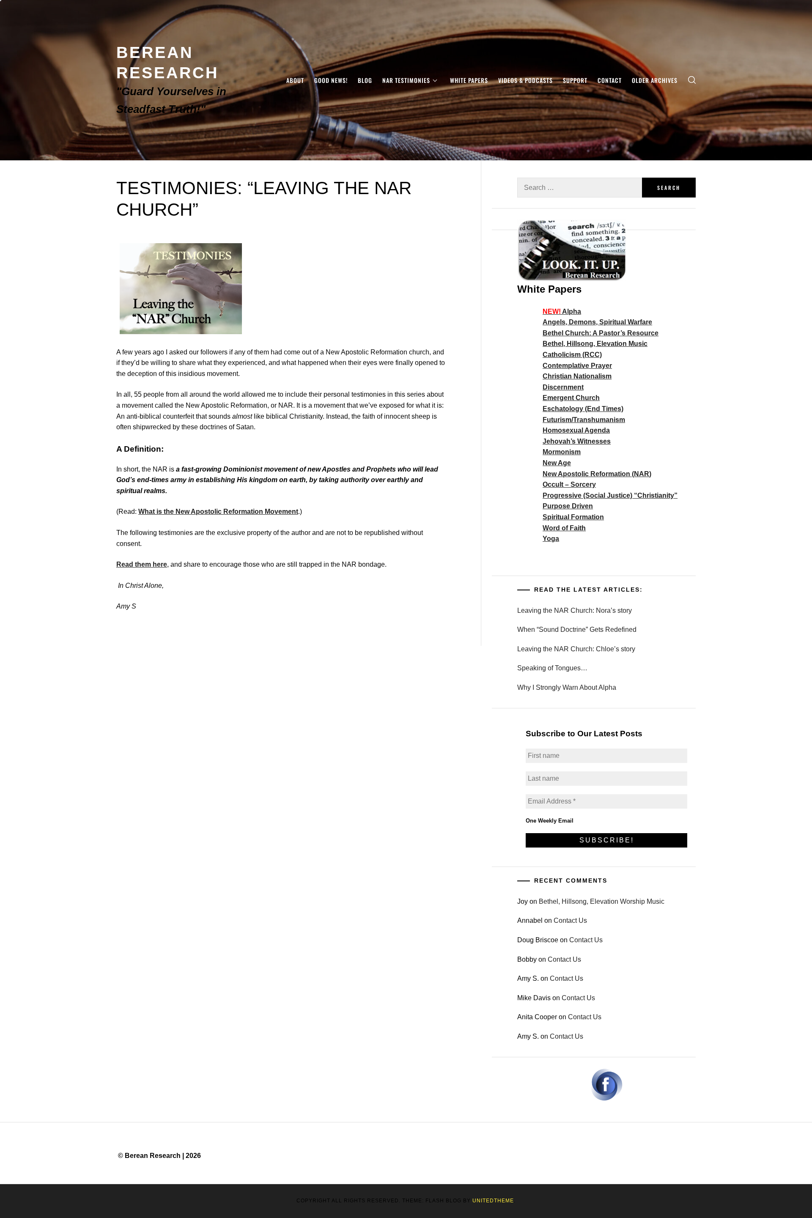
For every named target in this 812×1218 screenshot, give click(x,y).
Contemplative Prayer (577, 365)
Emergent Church (571, 397)
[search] (692, 80)
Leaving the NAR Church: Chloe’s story (576, 649)
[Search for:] (579, 188)
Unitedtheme (493, 1201)
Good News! (331, 80)
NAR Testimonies (406, 80)
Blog (365, 80)
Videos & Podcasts (525, 80)
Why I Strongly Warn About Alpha (566, 687)
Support (575, 80)
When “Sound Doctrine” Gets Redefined (576, 629)
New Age (557, 462)
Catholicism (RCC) (572, 354)
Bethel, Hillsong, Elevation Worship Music (601, 901)
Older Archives (655, 80)
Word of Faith (564, 528)
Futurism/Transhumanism (584, 419)
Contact (610, 80)
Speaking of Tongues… (552, 668)
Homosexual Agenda (576, 430)
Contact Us (570, 920)
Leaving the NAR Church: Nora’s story (574, 610)
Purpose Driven (568, 506)
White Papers (469, 80)
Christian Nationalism (577, 376)
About (295, 80)
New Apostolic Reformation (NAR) (597, 473)
